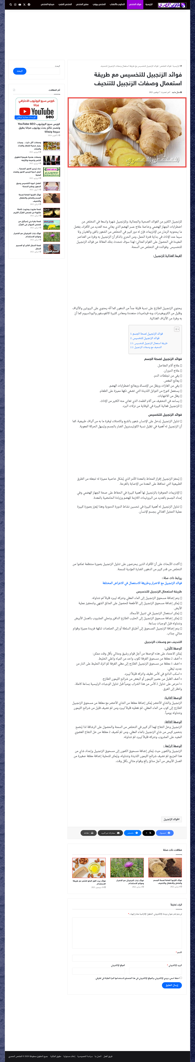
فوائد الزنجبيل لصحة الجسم (148, 334)
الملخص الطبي (65, 4)
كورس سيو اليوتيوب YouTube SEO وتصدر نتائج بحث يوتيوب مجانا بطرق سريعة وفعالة (39, 128)
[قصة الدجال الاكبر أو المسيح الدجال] (51, 249)
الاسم (179, 952)
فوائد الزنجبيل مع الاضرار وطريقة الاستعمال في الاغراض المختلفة (142, 583)
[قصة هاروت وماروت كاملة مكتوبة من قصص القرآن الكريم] (51, 213)
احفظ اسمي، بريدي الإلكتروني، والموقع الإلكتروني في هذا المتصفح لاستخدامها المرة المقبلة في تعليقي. (137, 978)
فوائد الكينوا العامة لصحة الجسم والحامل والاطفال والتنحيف (30, 198)
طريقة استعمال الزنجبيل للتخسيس (151, 343)
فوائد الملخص (135, 4)
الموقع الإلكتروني (118, 965)
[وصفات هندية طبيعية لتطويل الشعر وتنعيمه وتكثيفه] (51, 160)
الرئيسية (148, 4)
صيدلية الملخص (47, 4)
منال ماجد (176, 92)
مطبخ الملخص (82, 4)
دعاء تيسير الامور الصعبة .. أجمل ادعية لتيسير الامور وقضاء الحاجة (27, 172)
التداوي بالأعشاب (117, 4)
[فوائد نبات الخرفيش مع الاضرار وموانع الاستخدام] (127, 868)
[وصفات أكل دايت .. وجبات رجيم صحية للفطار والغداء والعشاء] (51, 146)
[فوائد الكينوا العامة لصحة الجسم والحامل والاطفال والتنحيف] (165, 868)
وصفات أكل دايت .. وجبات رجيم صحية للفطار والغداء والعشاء (29, 145)
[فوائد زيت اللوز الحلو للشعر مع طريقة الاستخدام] (89, 868)
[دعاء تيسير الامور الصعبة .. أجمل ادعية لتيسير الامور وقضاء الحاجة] (51, 172)
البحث (57, 66)
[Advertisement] (97, 34)
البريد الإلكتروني (174, 965)
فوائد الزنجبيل (171, 819)
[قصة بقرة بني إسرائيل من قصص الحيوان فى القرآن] (51, 225)
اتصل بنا (98, 1056)
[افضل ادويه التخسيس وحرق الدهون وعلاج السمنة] (51, 186)
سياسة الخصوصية (85, 1056)
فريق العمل (107, 1056)
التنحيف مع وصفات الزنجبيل (148, 347)
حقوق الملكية (55, 1056)
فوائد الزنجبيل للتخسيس (146, 338)
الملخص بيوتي (99, 4)
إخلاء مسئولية (69, 1056)
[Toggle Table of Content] (175, 329)
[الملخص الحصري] (172, 4)
